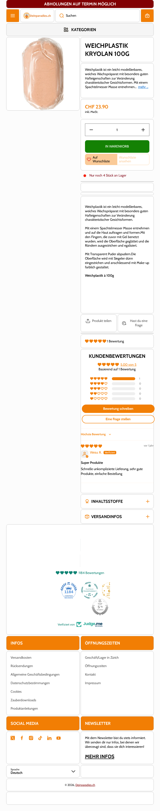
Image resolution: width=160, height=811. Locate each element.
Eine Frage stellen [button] (118, 419)
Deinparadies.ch (85, 785)
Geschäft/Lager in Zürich (102, 658)
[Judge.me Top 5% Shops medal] (100, 607)
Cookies (16, 692)
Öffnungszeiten (96, 666)
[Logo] (37, 15)
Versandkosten (21, 658)
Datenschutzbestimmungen (30, 683)
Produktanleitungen (24, 708)
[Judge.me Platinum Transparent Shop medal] (89, 590)
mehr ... (143, 87)
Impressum (93, 683)
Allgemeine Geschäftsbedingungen (35, 674)
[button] (147, 15)
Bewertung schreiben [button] (118, 409)
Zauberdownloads (23, 700)
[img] (91, 446)
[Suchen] (59, 15)
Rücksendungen (22, 666)
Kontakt (90, 674)
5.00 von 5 (128, 365)
